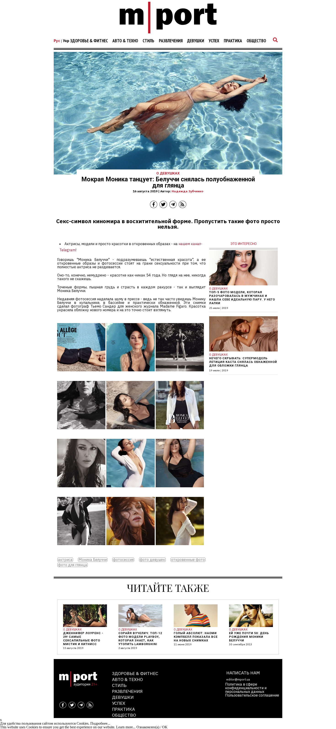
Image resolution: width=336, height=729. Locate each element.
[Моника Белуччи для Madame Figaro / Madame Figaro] (81, 374)
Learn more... (126, 727)
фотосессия (123, 559)
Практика (233, 40)
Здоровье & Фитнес (89, 40)
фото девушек (152, 559)
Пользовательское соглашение (252, 695)
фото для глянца (72, 565)
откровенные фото (188, 559)
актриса (65, 559)
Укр (66, 40)
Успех (214, 40)
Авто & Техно (125, 40)
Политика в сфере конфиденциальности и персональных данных (246, 688)
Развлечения (171, 40)
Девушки (195, 40)
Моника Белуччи (93, 559)
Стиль (148, 40)
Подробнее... (100, 723)
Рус (57, 40)
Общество (256, 40)
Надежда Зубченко (187, 191)
